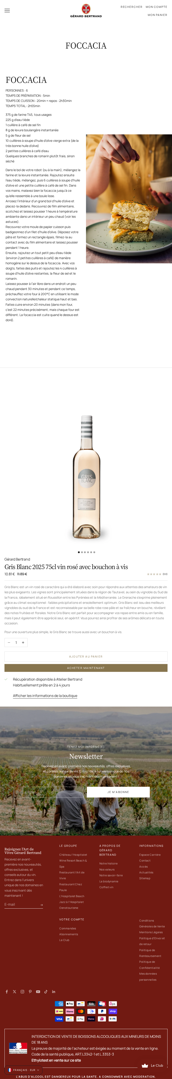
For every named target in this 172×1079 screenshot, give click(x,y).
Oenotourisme (68, 908)
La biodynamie (108, 881)
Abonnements (68, 934)
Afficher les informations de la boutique (45, 695)
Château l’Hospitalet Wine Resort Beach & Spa (73, 860)
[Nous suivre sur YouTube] (38, 991)
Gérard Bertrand (17, 559)
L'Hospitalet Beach (71, 896)
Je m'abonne (118, 792)
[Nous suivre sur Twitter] (14, 991)
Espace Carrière (150, 855)
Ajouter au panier (86, 656)
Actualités (146, 872)
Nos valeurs (107, 869)
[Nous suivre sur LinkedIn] (54, 991)
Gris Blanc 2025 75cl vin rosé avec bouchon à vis (66, 566)
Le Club (64, 940)
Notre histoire (108, 863)
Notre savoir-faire (111, 875)
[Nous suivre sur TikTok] (46, 991)
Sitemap (144, 878)
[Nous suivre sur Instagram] (22, 991)
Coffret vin (106, 887)
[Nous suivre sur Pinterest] (30, 991)
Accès (143, 866)
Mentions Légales (151, 932)
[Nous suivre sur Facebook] (6, 991)
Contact (144, 860)
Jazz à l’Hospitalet (71, 902)
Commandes (67, 928)
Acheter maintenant (86, 668)
